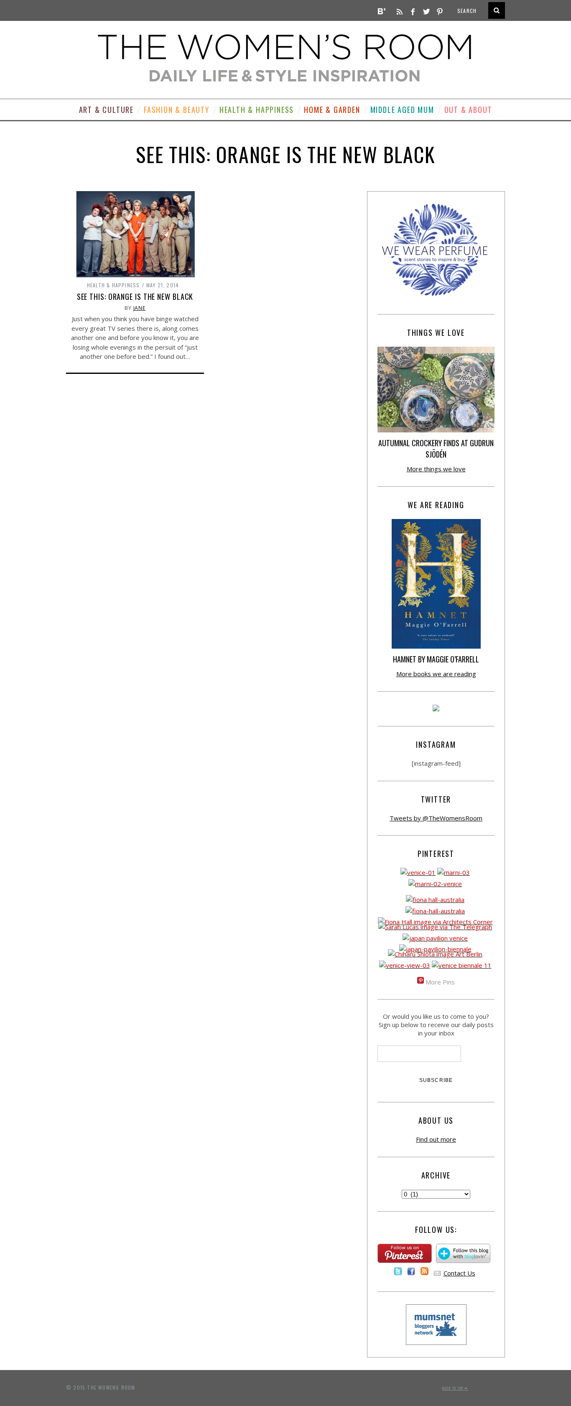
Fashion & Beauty (176, 109)
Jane (139, 308)
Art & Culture (106, 109)
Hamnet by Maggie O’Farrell (436, 659)
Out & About (468, 109)
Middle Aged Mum (402, 109)
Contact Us (459, 1273)
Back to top (453, 1388)
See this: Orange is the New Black (135, 296)
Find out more (436, 1139)
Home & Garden (332, 109)
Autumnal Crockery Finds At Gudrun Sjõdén (436, 448)
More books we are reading (436, 674)
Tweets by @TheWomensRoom (436, 818)
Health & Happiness (256, 109)
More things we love (436, 469)
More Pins (440, 982)
